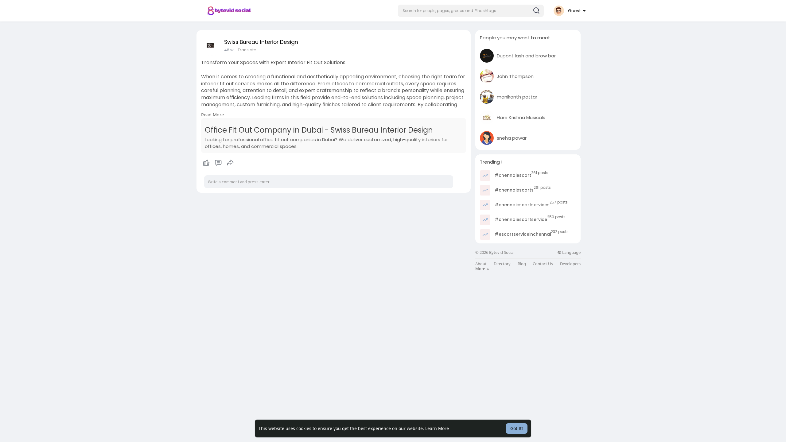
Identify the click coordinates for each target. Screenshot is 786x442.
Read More (212, 114)
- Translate (245, 50)
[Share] (230, 163)
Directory (502, 264)
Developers (570, 264)
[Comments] (218, 163)
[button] (471, 11)
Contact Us (543, 264)
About (481, 264)
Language (571, 252)
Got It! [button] (516, 428)
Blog (522, 264)
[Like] (218, 163)
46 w (229, 50)
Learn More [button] (437, 428)
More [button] (480, 268)
